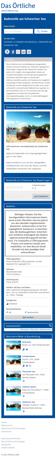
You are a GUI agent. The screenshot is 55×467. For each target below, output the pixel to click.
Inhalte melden (8, 447)
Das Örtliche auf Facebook (13, 441)
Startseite (8, 42)
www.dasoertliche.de (10, 438)
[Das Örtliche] (19, 4)
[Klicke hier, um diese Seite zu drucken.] (23, 52)
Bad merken (28, 317)
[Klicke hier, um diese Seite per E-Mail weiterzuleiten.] (18, 52)
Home (4, 422)
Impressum (6, 431)
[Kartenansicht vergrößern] (50, 325)
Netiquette (6, 444)
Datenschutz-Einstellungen (13, 428)
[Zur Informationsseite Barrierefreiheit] (7, 52)
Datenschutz (7, 425)
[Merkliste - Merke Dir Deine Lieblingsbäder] (29, 52)
